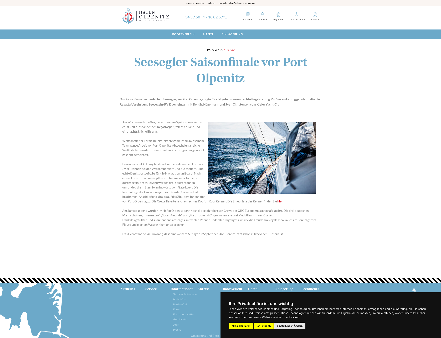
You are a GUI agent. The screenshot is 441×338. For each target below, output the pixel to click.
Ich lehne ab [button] (264, 325)
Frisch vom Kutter (183, 314)
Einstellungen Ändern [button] (290, 325)
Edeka (176, 309)
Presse (177, 329)
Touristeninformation (185, 294)
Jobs (176, 324)
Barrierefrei (180, 304)
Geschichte (179, 319)
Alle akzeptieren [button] (241, 325)
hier (280, 201)
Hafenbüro (179, 299)
